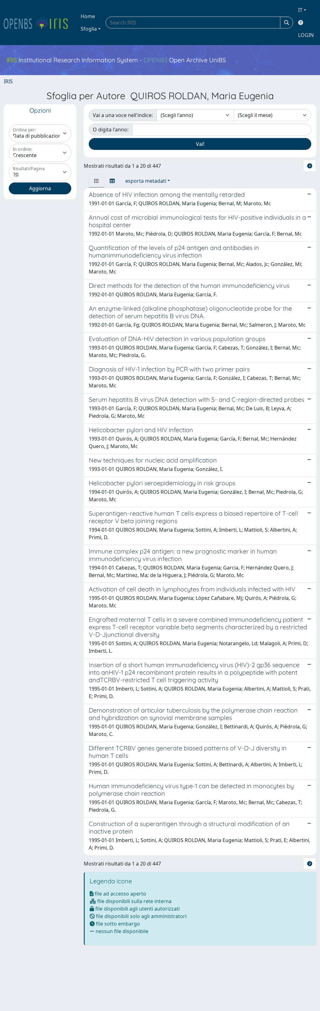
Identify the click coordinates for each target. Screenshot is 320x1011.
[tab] (96, 180)
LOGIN (306, 35)
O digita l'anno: (110, 129)
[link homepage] (38, 22)
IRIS (8, 81)
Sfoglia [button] (89, 28)
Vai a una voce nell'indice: (123, 115)
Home (88, 16)
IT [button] (300, 10)
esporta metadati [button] (145, 180)
